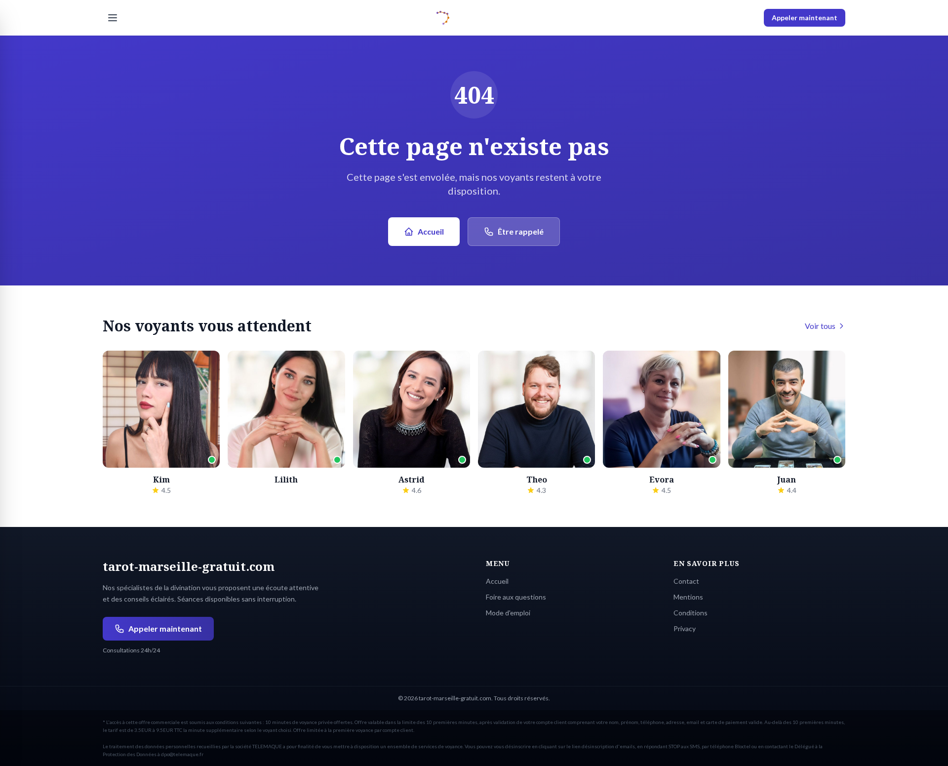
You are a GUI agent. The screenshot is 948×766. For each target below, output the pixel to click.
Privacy (684, 628)
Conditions (690, 612)
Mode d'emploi (508, 612)
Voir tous (820, 325)
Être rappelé (521, 231)
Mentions (688, 597)
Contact (686, 581)
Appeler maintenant (804, 17)
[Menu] (112, 18)
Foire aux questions (516, 597)
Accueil (431, 231)
